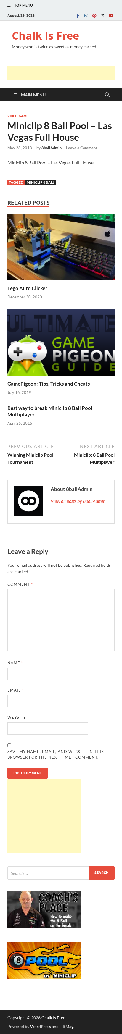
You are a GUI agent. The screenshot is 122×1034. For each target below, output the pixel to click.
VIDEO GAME (17, 116)
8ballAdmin (51, 148)
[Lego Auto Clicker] (61, 249)
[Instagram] (86, 15)
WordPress (40, 1026)
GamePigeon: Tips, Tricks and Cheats (48, 384)
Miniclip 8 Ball (40, 182)
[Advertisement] (64, 73)
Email (15, 690)
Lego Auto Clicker (27, 288)
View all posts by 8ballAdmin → (78, 504)
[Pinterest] (94, 15)
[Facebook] (77, 15)
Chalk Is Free (45, 35)
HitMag (66, 1026)
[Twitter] (102, 15)
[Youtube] (111, 15)
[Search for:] (61, 873)
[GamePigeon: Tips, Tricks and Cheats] (61, 344)
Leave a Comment (81, 148)
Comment (20, 584)
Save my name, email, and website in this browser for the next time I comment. (55, 754)
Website (16, 717)
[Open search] (107, 95)
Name (15, 662)
